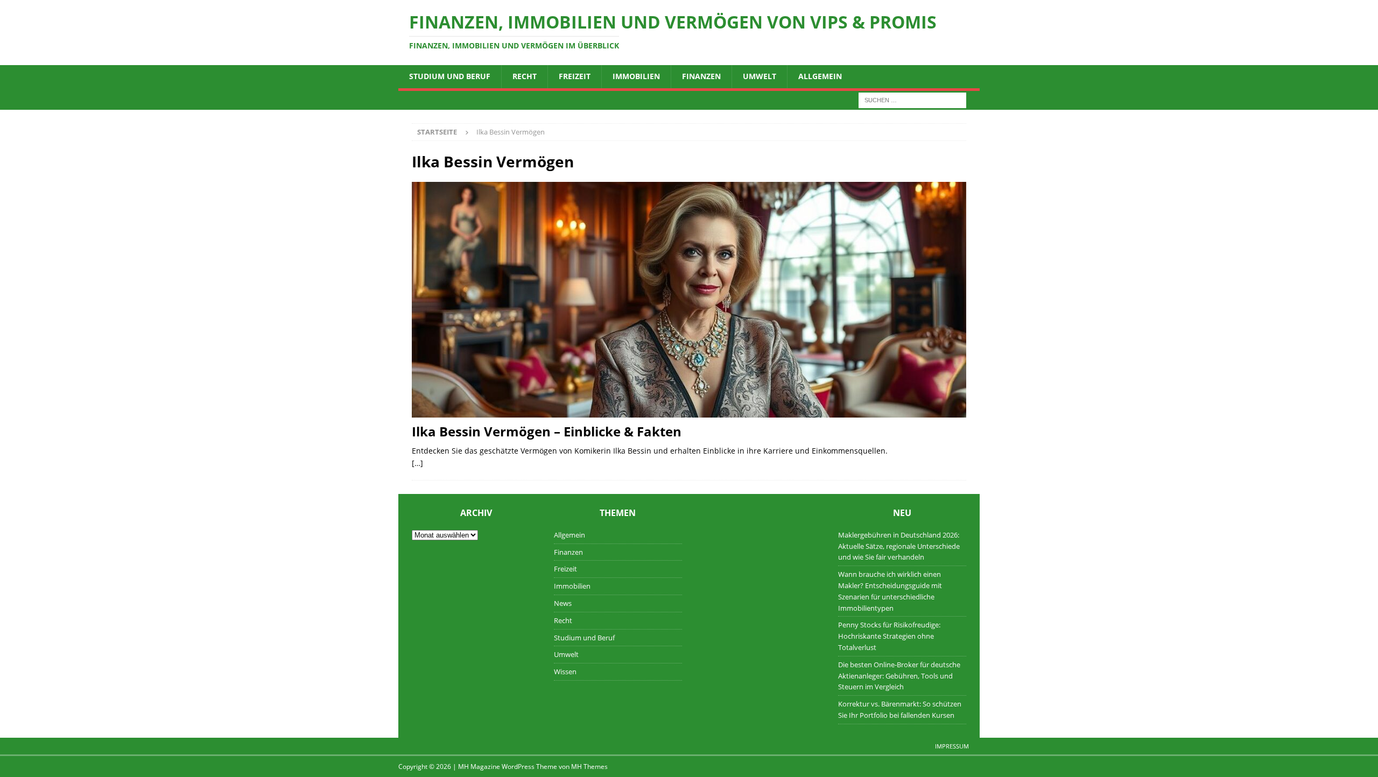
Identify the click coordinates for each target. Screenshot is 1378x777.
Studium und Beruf (449, 76)
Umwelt (759, 76)
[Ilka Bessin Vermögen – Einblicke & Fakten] (689, 300)
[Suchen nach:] (912, 99)
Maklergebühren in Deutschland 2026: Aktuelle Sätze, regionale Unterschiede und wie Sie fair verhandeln (899, 546)
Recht (524, 76)
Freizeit (574, 76)
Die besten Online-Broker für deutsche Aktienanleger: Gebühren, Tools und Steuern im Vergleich (899, 676)
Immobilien (636, 76)
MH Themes (589, 766)
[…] (417, 463)
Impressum (952, 746)
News (563, 603)
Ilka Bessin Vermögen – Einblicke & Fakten (546, 431)
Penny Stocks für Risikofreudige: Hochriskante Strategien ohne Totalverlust (889, 636)
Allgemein (820, 76)
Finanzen (701, 76)
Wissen (565, 671)
